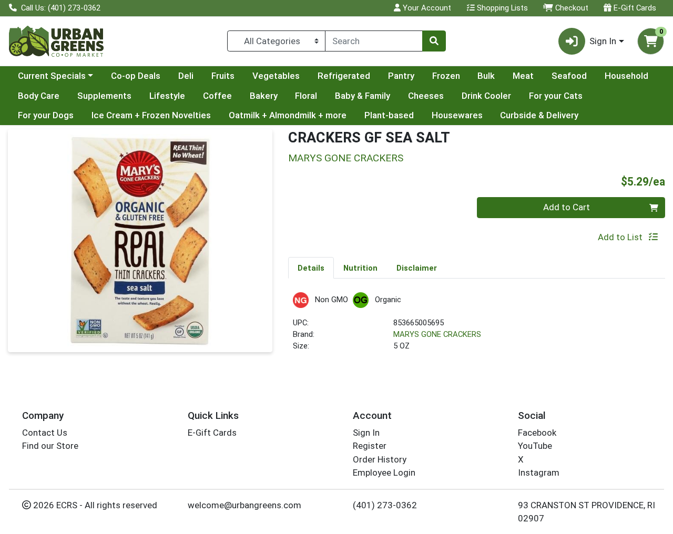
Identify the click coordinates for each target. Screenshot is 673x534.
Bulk (486, 75)
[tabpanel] (476, 326)
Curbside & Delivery (539, 115)
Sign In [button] (602, 41)
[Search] (433, 41)
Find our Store (50, 445)
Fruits (222, 75)
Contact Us (44, 432)
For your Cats (556, 95)
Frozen (446, 75)
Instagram (538, 472)
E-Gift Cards (633, 8)
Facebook (537, 432)
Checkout (570, 8)
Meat (523, 75)
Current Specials (52, 75)
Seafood (569, 75)
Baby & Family (362, 95)
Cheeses (426, 95)
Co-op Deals (135, 75)
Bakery (264, 95)
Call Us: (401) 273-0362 (59, 8)
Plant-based (389, 115)
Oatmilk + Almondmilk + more (287, 115)
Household (626, 75)
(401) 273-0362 (385, 505)
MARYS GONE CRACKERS (437, 334)
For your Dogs (46, 115)
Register (369, 445)
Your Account (426, 8)
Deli (185, 75)
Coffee (217, 95)
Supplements (104, 95)
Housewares (457, 115)
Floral (306, 95)
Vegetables (276, 75)
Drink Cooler (486, 95)
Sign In (366, 432)
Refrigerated (344, 75)
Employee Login (384, 472)
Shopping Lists (501, 8)
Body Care (38, 95)
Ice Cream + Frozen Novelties (151, 115)
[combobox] (374, 41)
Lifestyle (167, 95)
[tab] (311, 267)
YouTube (535, 445)
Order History (379, 459)
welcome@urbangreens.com (244, 505)
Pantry (401, 75)
